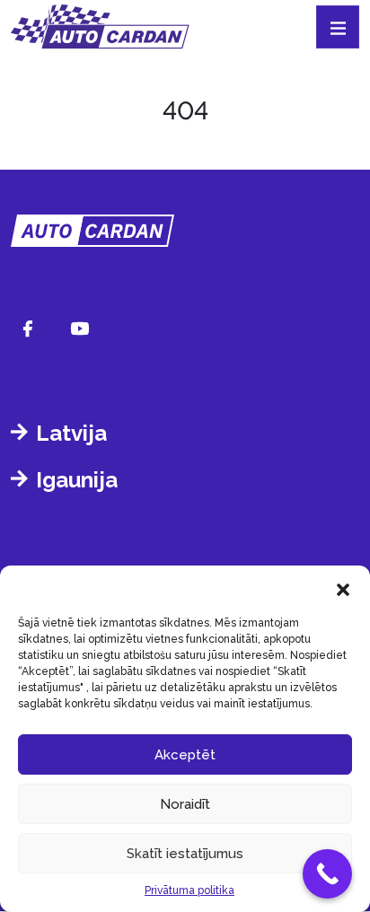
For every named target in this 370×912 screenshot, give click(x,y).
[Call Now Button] (327, 874)
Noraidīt (185, 804)
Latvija (71, 433)
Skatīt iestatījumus (185, 854)
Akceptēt (185, 755)
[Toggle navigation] (337, 26)
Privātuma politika (189, 890)
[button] (343, 588)
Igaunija (77, 480)
